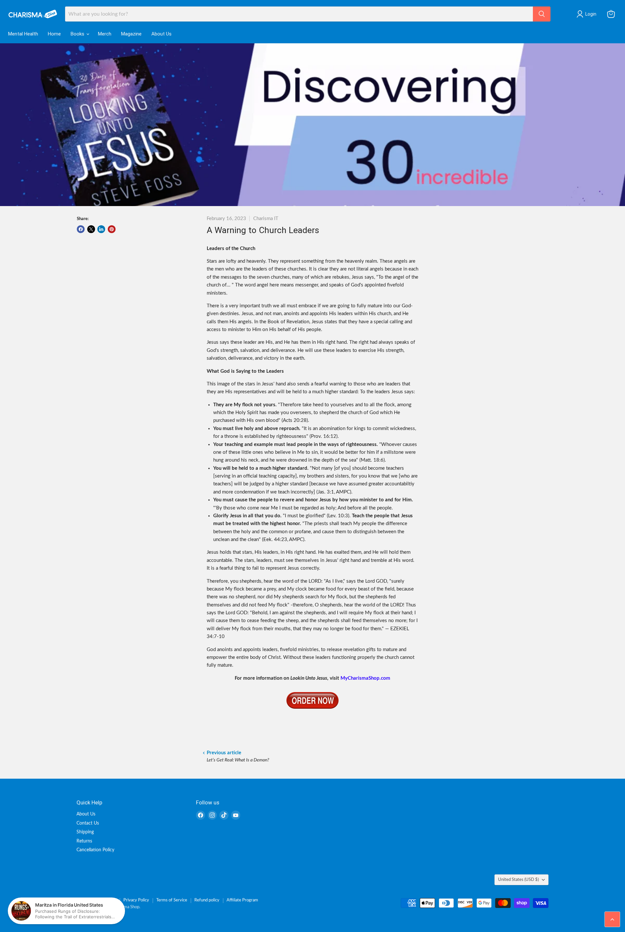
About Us (161, 34)
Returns (84, 841)
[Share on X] (91, 229)
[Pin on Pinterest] (112, 229)
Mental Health (23, 34)
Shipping (85, 832)
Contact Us (87, 823)
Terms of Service (171, 900)
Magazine (131, 34)
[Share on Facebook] (81, 229)
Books (78, 34)
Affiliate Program (242, 900)
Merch (104, 34)
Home (54, 34)
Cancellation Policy (95, 850)
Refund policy (206, 900)
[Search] (541, 14)
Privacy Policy (136, 900)
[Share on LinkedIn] (101, 229)
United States (518, 879)
